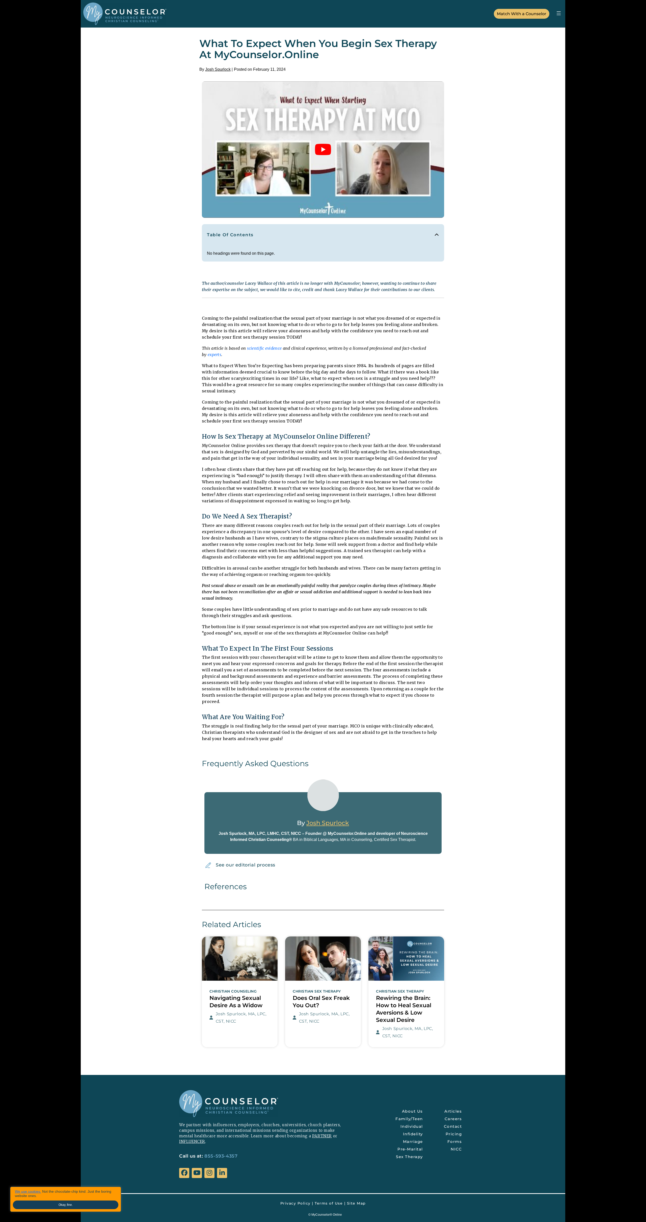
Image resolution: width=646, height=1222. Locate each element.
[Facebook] (184, 1173)
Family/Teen (409, 1118)
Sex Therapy (409, 1156)
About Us (412, 1111)
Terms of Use (329, 1203)
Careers (453, 1118)
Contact (453, 1126)
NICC (456, 1149)
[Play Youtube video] (323, 149)
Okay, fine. (66, 1205)
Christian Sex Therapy (317, 991)
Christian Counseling (233, 991)
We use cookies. (28, 1191)
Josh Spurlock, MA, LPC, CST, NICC (241, 1018)
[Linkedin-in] (222, 1173)
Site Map (356, 1203)
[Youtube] (197, 1173)
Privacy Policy (295, 1203)
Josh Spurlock (218, 69)
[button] (558, 13)
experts (214, 354)
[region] (65, 1199)
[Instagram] (209, 1173)
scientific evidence (264, 348)
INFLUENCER (192, 1141)
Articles (453, 1111)
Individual (411, 1126)
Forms (454, 1141)
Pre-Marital (410, 1149)
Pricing (454, 1134)
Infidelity (413, 1134)
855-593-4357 (220, 1156)
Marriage (413, 1141)
